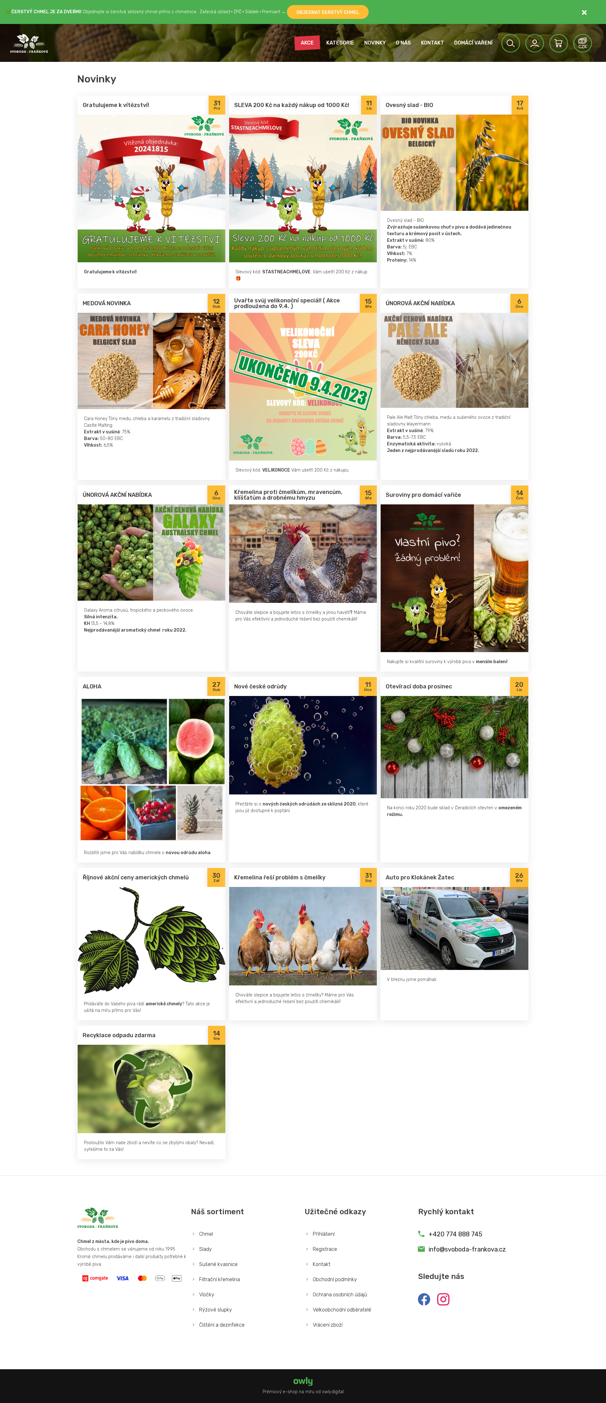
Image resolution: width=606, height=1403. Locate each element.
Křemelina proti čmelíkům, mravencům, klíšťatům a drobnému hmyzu (288, 495)
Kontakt (432, 43)
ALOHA (92, 686)
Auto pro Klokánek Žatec (420, 877)
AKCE (307, 43)
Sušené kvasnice (218, 1264)
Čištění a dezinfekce (221, 1325)
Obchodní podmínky (334, 1279)
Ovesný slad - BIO (409, 105)
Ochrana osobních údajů (339, 1295)
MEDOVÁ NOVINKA (107, 303)
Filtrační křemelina (219, 1279)
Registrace (324, 1249)
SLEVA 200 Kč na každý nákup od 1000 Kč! (291, 105)
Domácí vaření (473, 43)
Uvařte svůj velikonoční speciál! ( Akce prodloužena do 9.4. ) (287, 303)
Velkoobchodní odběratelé (341, 1310)
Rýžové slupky (215, 1310)
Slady (205, 1249)
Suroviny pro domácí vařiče (423, 495)
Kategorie (340, 43)
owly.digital (333, 1391)
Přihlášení (323, 1234)
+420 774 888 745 (454, 1234)
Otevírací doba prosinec (419, 686)
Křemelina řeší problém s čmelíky (279, 877)
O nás (403, 43)
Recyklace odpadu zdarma (119, 1035)
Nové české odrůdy (260, 686)
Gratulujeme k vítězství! (116, 105)
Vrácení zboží (327, 1325)
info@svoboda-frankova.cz (467, 1249)
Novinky (375, 43)
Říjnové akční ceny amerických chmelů (136, 877)
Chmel (205, 1234)
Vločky (206, 1295)
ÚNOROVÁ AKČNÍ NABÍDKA (420, 303)
